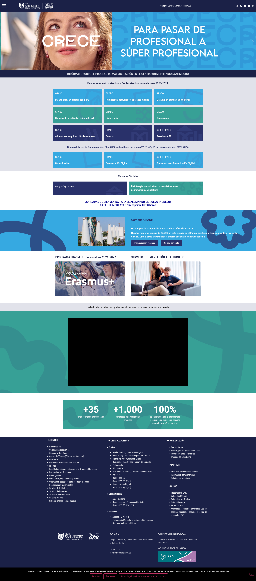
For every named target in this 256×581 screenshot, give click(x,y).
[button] (9, 6)
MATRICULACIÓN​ (176, 440)
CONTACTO (114, 534)
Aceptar (96, 576)
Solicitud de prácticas (180, 478)
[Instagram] (253, 6)
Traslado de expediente (181, 457)
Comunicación (62, 163)
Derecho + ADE (164, 136)
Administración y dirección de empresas (75, 136)
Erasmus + (53, 459)
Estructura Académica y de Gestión (64, 462)
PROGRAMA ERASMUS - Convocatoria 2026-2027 (85, 257)
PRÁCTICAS (174, 465)
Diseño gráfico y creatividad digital (72, 99)
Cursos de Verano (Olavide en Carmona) (66, 456)
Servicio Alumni (56, 497)
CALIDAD (173, 486)
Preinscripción (177, 447)
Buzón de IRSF (177, 505)
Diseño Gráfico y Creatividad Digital (128, 452)
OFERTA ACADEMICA (120, 440)
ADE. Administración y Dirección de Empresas (132, 471)
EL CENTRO (53, 440)
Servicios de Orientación (59, 494)
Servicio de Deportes (58, 491)
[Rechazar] (251, 574)
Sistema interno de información (62, 501)
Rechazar (110, 576)
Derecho (110, 136)
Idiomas (52, 466)
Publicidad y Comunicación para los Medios (131, 455)
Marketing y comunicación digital (173, 99)
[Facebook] (241, 6)
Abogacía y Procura (121, 517)
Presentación (55, 446)
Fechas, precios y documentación (185, 450)
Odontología (118, 468)
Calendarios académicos (59, 450)
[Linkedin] (249, 6)
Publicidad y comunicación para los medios (127, 99)
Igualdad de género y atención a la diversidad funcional (73, 469)
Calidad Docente (178, 502)
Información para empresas (183, 475)
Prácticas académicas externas (184, 471)
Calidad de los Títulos (180, 499)
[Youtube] (245, 6)
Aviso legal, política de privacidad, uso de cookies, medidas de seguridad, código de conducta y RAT (189, 512)
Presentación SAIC (179, 493)
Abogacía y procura (64, 186)
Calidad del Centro (179, 496)
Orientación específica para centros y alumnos (69, 482)
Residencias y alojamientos (61, 485)
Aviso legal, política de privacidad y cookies (143, 576)
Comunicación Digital (116, 163)
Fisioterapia (112, 118)
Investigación (55, 475)
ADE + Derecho (119, 499)
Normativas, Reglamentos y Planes (64, 478)
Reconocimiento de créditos (183, 453)
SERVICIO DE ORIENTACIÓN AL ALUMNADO (157, 257)
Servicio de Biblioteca (58, 488)
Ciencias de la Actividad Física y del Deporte (132, 462)
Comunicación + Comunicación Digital (176, 163)
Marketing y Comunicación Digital (127, 459)
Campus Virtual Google (59, 453)
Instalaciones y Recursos (60, 472)
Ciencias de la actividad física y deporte (75, 118)
